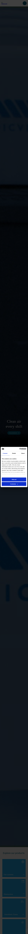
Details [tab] (14, 453)
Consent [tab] (5, 453)
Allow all (14, 479)
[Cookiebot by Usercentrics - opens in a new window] (19, 449)
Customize (13, 484)
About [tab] (23, 453)
